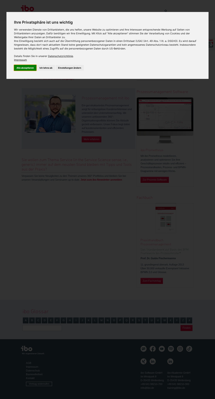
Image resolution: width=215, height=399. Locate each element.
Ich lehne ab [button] (46, 67)
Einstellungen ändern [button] (69, 67)
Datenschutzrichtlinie (60, 56)
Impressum (20, 59)
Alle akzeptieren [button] (25, 67)
